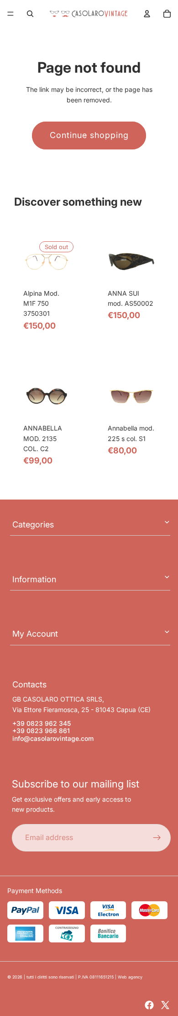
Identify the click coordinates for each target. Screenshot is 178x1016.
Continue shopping (89, 135)
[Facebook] (149, 1005)
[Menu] (10, 13)
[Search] (30, 14)
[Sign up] (157, 837)
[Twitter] (165, 1005)
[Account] (147, 14)
